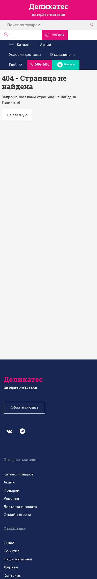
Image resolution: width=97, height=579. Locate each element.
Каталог (22, 45)
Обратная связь (24, 407)
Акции (45, 45)
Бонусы (69, 64)
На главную (17, 115)
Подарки (11, 490)
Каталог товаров (18, 474)
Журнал (11, 567)
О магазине (61, 54)
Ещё (13, 64)
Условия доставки (25, 54)
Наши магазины (18, 559)
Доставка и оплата (20, 507)
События (11, 551)
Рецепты (11, 498)
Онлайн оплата (17, 515)
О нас (9, 543)
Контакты (12, 575)
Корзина (57, 34)
